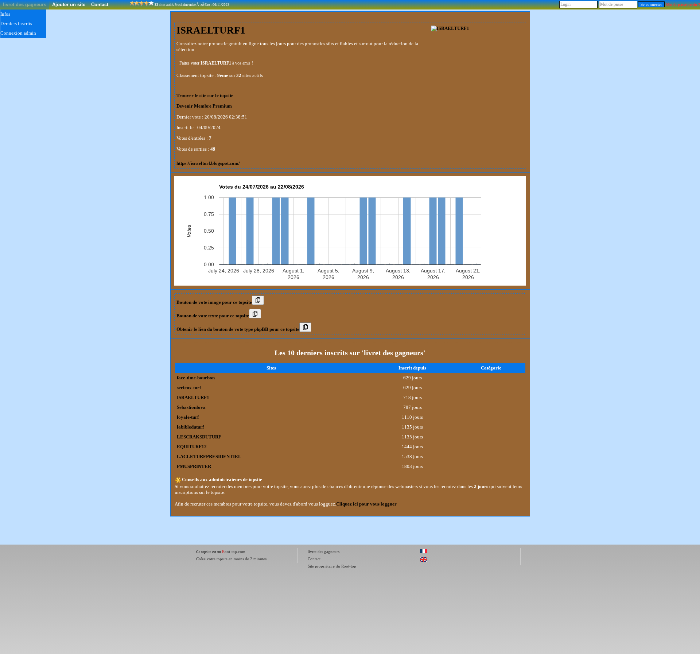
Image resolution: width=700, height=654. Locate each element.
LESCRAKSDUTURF (199, 437)
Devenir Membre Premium (204, 106)
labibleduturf (190, 427)
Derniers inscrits (16, 23)
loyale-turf (188, 417)
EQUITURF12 (192, 446)
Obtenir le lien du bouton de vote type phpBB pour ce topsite (237, 329)
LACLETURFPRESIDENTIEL (209, 456)
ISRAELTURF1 (193, 397)
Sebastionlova (191, 407)
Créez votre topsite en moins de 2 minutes (231, 559)
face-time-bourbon (196, 377)
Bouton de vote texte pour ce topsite (212, 315)
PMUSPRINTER (194, 466)
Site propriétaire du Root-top (332, 566)
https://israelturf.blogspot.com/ (208, 163)
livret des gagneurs (24, 4)
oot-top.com (233, 551)
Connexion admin (18, 33)
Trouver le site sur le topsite (204, 95)
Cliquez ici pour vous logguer (366, 504)
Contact (99, 4)
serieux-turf (189, 387)
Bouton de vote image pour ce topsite (214, 302)
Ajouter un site (68, 4)
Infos (5, 14)
